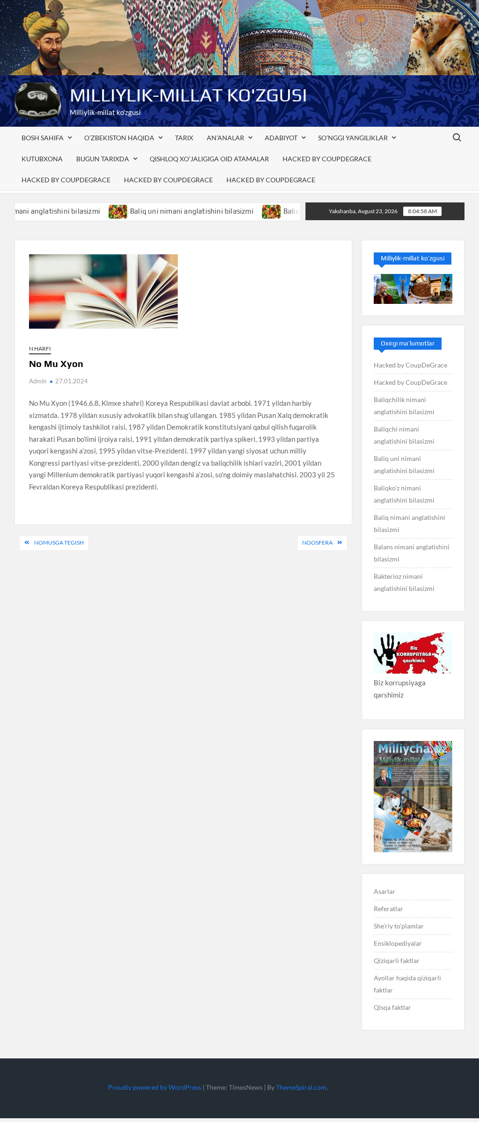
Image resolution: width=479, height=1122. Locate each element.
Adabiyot (281, 138)
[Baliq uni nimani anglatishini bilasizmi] (95, 211)
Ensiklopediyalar (398, 943)
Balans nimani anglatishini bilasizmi (412, 553)
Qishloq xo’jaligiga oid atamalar (209, 159)
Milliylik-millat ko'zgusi (188, 95)
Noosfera (317, 542)
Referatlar (388, 909)
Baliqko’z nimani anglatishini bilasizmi (404, 494)
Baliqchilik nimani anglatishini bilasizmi (404, 406)
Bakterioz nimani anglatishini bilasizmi (404, 582)
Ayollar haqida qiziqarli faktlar (407, 984)
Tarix (184, 138)
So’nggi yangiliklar (353, 138)
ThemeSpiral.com (301, 1087)
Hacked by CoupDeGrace (327, 159)
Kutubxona (42, 159)
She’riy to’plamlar (399, 926)
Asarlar (384, 891)
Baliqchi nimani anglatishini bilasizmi (404, 435)
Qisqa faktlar (392, 1007)
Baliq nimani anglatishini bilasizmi (409, 523)
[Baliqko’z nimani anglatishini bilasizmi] (248, 211)
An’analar (225, 138)
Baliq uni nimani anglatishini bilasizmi (168, 211)
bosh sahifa (43, 138)
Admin (37, 381)
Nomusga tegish (59, 542)
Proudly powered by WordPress (154, 1087)
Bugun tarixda (102, 159)
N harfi (40, 348)
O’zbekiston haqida (119, 138)
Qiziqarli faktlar (397, 960)
